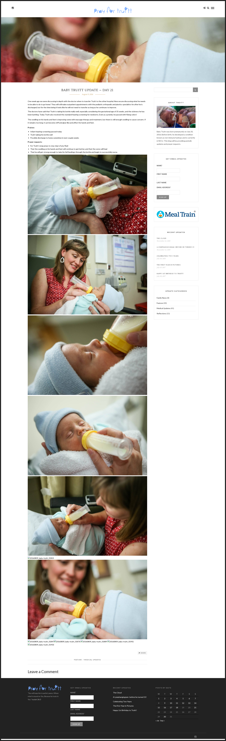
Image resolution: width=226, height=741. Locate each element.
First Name (162, 174)
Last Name (161, 183)
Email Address (164, 187)
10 (171, 703)
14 (195, 703)
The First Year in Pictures (169, 265)
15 (159, 707)
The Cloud (161, 238)
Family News (162, 298)
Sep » (162, 720)
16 (165, 707)
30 (165, 717)
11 (177, 703)
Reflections (161, 313)
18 (177, 707)
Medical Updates (92, 660)
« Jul (157, 720)
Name (159, 166)
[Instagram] (13, 8)
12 (183, 703)
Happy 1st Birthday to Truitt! (170, 274)
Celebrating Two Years (168, 256)
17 (171, 707)
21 (195, 707)
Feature (78, 660)
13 (189, 703)
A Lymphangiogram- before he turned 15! (175, 247)
